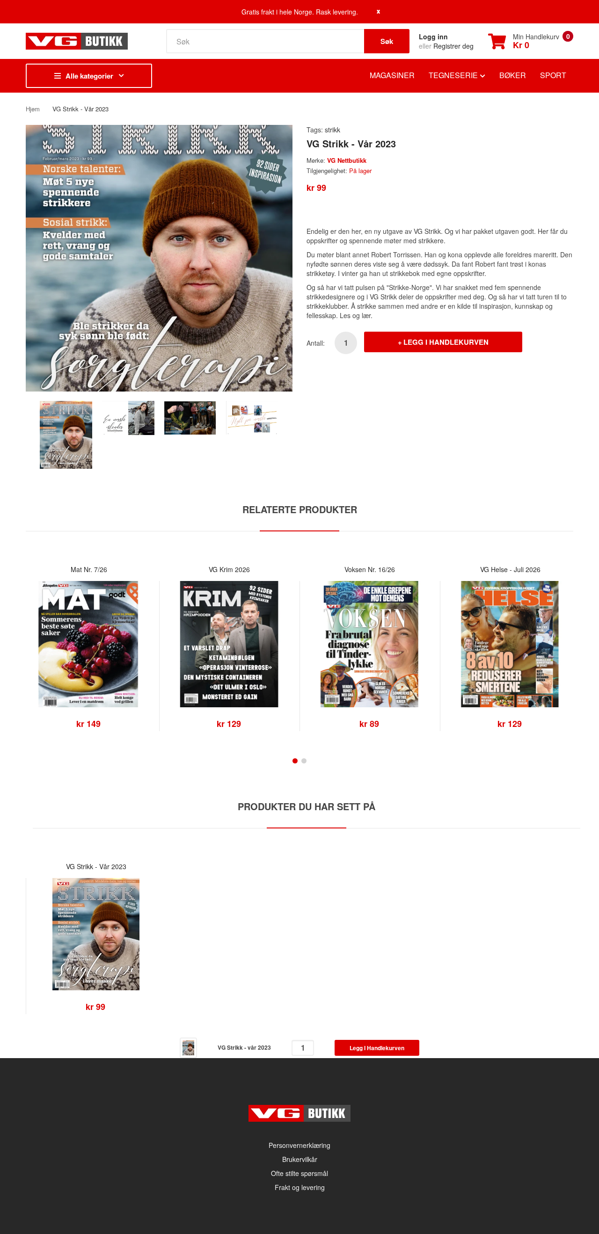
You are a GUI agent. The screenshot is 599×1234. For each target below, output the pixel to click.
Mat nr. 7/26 (89, 569)
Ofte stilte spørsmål (299, 1173)
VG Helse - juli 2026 (510, 569)
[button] (35, 658)
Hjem (33, 108)
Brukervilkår (299, 1159)
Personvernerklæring (299, 1145)
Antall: (316, 343)
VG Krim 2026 (229, 569)
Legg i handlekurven (446, 342)
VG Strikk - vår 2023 (96, 866)
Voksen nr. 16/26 (369, 569)
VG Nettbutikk (346, 160)
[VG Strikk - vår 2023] (66, 433)
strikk (332, 129)
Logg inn (433, 36)
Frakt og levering (300, 1187)
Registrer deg (453, 46)
